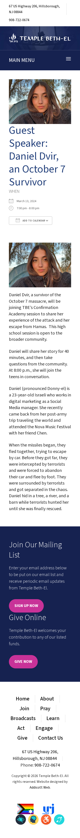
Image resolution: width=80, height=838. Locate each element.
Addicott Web (40, 787)
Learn (53, 718)
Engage (44, 728)
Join (24, 708)
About (47, 699)
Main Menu (22, 60)
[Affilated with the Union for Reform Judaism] (48, 809)
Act (21, 728)
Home (22, 699)
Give (22, 738)
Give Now (23, 661)
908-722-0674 (19, 20)
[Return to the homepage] (40, 38)
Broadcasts (23, 718)
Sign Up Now (26, 606)
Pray (45, 708)
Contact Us (50, 738)
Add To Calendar (33, 220)
